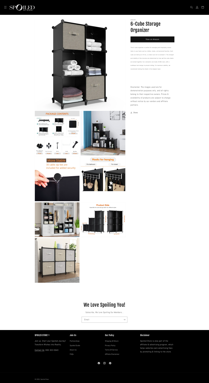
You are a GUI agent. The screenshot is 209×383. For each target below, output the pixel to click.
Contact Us (39, 350)
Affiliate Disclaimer (112, 354)
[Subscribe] (124, 320)
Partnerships (75, 341)
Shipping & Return (112, 341)
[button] (5, 7)
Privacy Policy (110, 345)
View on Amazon (152, 39)
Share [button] (135, 112)
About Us (73, 350)
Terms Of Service (111, 350)
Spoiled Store (45, 379)
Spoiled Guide (75, 345)
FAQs (72, 354)
